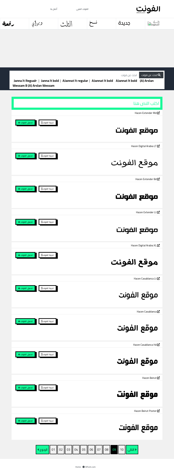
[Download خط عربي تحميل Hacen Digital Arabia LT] (112, 162)
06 (91, 449)
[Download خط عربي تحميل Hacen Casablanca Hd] (112, 360)
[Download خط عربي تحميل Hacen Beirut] (112, 393)
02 (61, 449)
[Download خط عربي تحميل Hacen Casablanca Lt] (112, 294)
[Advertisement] (81, 48)
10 (122, 449)
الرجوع (43, 449)
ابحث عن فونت (149, 74)
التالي (131, 449)
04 (76, 449)
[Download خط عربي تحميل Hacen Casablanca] (112, 327)
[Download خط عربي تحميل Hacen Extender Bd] (112, 195)
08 (106, 449)
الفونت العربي (82, 9)
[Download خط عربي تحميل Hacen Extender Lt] (112, 228)
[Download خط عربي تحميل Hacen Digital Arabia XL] (112, 261)
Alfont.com (90, 467)
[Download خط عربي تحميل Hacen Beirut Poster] (112, 426)
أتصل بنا (53, 9)
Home (78, 467)
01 (53, 449)
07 (99, 449)
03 (68, 449)
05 (84, 449)
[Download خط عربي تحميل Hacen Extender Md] (112, 128)
